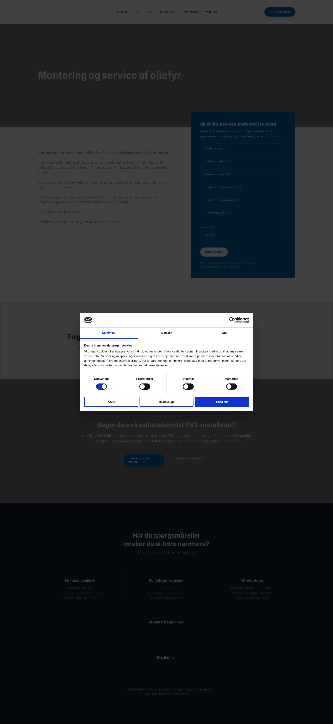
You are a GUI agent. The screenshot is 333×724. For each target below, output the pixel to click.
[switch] (144, 386)
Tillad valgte (166, 402)
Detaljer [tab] (166, 332)
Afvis (111, 402)
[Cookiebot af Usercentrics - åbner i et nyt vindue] (232, 320)
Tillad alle (222, 402)
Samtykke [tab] (108, 332)
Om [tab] (224, 332)
